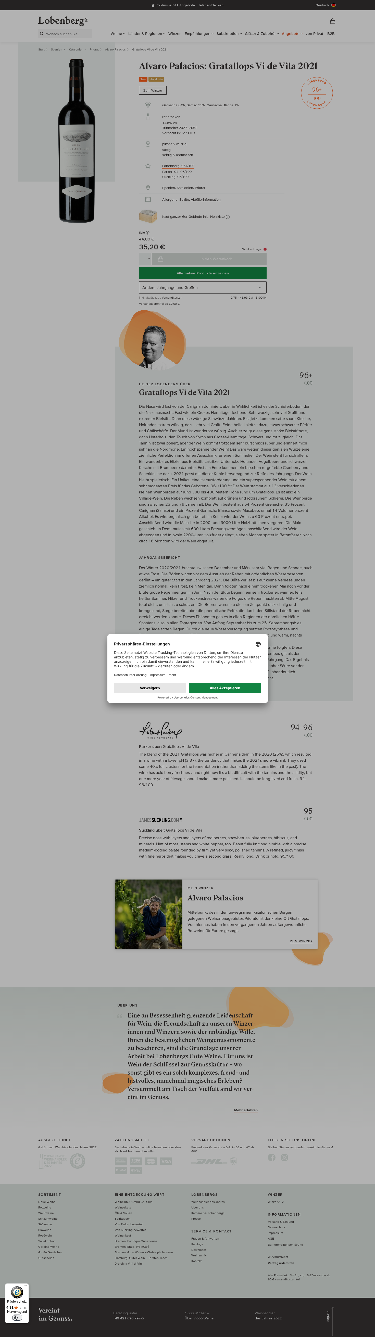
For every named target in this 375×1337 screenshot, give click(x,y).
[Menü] (26, 1286)
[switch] (17, 1318)
